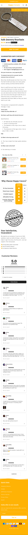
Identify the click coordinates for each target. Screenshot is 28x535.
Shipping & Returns (6, 486)
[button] (1, 5)
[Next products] (25, 155)
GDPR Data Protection (6, 491)
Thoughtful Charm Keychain (13, 172)
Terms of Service (5, 494)
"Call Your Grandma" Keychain (13, 165)
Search (2, 500)
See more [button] (20, 295)
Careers (3, 489)
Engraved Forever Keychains (13, 157)
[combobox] (25, 277)
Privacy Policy (4, 497)
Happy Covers (16, 528)
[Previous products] (22, 155)
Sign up (14, 517)
